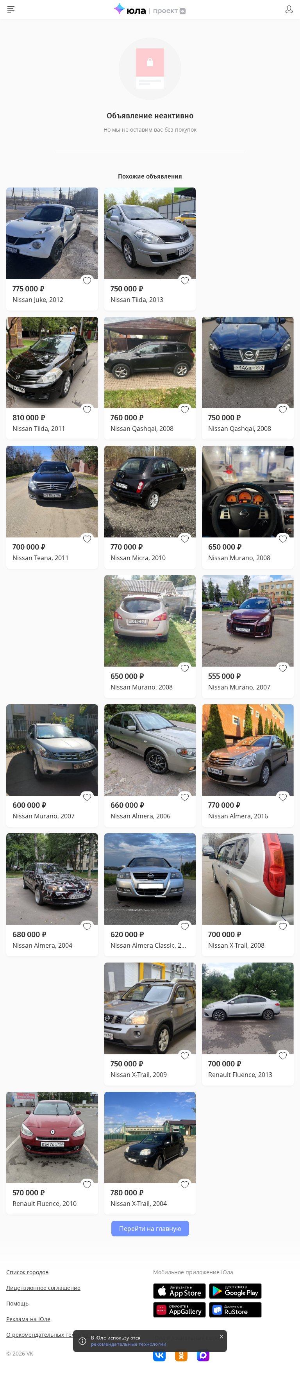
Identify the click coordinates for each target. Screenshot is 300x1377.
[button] (87, 281)
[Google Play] (235, 1291)
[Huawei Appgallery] (179, 1310)
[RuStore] (235, 1310)
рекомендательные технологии (128, 1344)
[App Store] (179, 1291)
